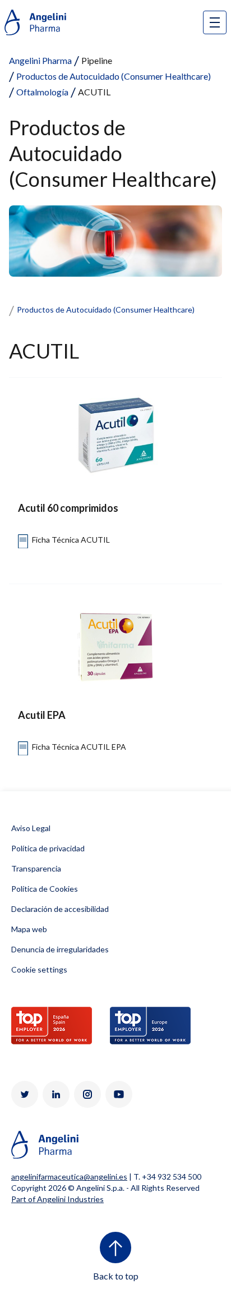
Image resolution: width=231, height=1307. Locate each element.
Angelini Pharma (40, 60)
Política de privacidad (48, 848)
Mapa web (29, 929)
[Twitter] (24, 1094)
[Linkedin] (56, 1094)
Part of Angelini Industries (57, 1199)
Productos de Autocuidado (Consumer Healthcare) (113, 76)
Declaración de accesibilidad (60, 909)
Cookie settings (39, 969)
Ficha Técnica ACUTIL (71, 539)
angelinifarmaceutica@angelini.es (69, 1176)
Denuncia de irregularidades (60, 949)
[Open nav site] (215, 22)
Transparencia (36, 868)
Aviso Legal (30, 828)
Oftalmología (42, 91)
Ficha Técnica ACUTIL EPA (79, 746)
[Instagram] (87, 1094)
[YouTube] (118, 1094)
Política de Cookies (44, 888)
